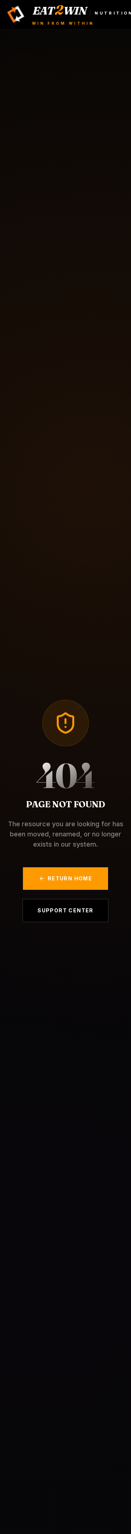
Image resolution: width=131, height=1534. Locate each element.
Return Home (70, 878)
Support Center (65, 910)
